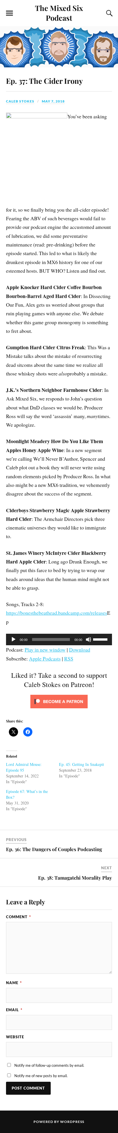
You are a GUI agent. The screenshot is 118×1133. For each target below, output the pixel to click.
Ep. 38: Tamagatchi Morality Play (75, 877)
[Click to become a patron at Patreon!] (59, 709)
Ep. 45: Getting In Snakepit (81, 764)
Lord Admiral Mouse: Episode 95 (24, 767)
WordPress (72, 1121)
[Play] (13, 639)
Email (14, 1009)
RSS (68, 658)
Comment (18, 916)
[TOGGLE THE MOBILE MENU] (9, 13)
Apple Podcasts (45, 658)
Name (14, 982)
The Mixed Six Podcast (59, 12)
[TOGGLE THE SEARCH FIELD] (108, 13)
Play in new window (45, 649)
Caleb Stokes (20, 101)
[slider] (101, 639)
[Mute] (88, 639)
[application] (59, 639)
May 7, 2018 (53, 101)
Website (15, 1037)
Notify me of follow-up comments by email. (49, 1065)
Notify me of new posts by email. (41, 1075)
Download (79, 649)
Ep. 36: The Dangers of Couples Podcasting (54, 849)
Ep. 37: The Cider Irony (44, 81)
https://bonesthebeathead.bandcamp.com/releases (56, 612)
